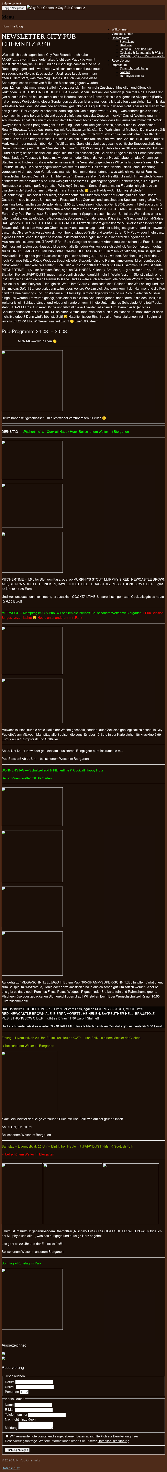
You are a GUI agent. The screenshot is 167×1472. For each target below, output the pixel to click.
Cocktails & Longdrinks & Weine (141, 52)
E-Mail (10, 1409)
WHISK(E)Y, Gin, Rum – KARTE (142, 56)
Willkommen (120, 29)
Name (9, 1404)
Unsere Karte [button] (120, 38)
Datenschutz (11, 1468)
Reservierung (121, 60)
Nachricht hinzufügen (20, 1419)
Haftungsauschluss (132, 75)
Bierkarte (126, 45)
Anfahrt (125, 72)
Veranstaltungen (122, 33)
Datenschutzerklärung (134, 68)
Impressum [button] (119, 64)
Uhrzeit (10, 1386)
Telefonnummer (16, 1414)
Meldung (11, 1427)
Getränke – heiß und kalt (136, 49)
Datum (10, 1382)
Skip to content (11, 3)
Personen (12, 1391)
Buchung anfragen (17, 1449)
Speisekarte (127, 41)
